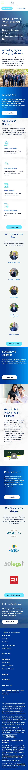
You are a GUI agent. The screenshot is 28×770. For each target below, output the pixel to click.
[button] (7, 8)
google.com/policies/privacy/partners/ (12, 755)
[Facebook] (3, 697)
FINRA (8, 719)
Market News (6, 662)
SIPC (11, 719)
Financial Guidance (7, 665)
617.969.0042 (21, 8)
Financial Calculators (8, 669)
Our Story (5, 638)
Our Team (5, 642)
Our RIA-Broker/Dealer (8, 645)
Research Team (6, 648)
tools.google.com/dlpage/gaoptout (11, 760)
